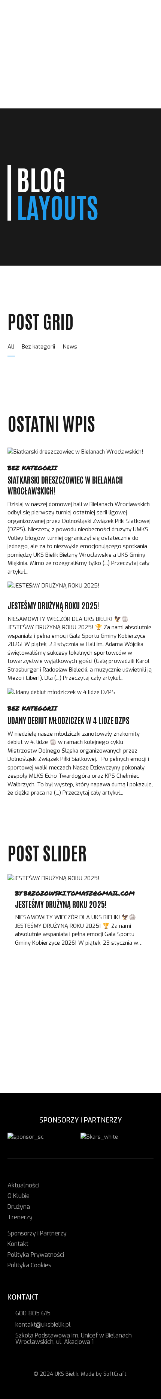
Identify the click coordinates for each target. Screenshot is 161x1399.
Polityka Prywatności (35, 1255)
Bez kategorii (32, 467)
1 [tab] (47, 995)
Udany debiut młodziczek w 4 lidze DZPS (68, 720)
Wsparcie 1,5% (37, 79)
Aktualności (34, 45)
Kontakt (28, 95)
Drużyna (28, 62)
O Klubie (28, 53)
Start (25, 37)
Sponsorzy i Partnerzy (49, 87)
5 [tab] (114, 995)
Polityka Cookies (29, 1265)
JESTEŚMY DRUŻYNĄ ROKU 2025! (53, 605)
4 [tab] (97, 995)
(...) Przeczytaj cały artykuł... (88, 678)
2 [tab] (64, 995)
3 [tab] (81, 995)
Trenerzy (30, 70)
